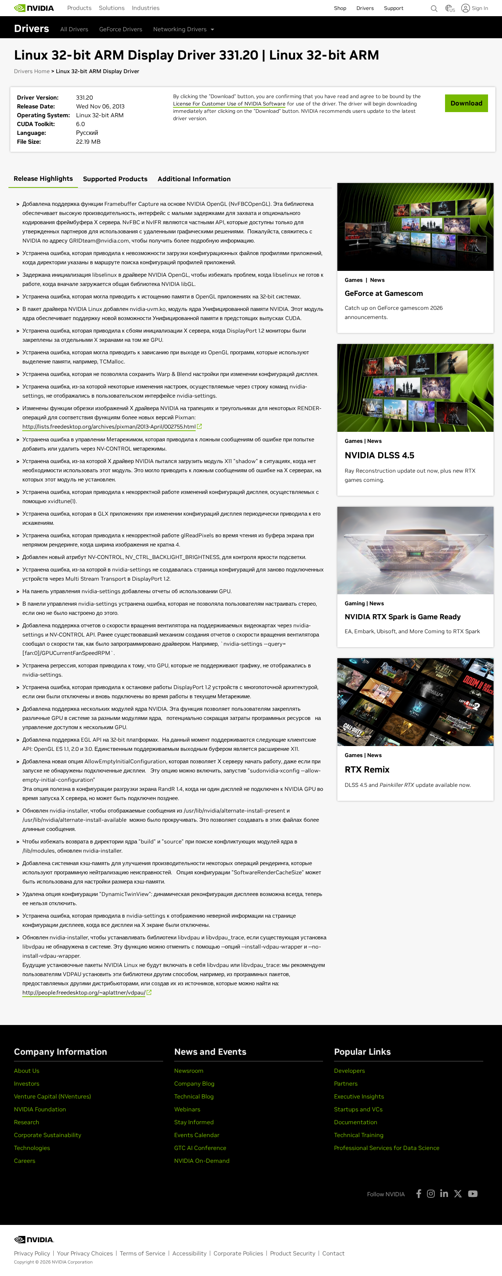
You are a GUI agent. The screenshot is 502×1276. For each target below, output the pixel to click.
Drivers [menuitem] (365, 8)
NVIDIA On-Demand (202, 1160)
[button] (448, 10)
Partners (346, 1083)
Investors (26, 1083)
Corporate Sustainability (47, 1135)
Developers (349, 1070)
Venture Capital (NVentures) (52, 1096)
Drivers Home (32, 71)
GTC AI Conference (200, 1147)
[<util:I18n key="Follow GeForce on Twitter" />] (457, 1193)
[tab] (43, 179)
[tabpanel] (170, 598)
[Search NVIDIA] (434, 6)
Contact (333, 1253)
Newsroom (189, 1070)
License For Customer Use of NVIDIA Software (229, 103)
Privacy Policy (32, 1253)
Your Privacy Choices (85, 1253)
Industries (145, 7)
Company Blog (194, 1083)
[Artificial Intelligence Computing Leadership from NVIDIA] (34, 8)
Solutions (112, 7)
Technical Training (359, 1135)
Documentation (355, 1122)
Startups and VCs (358, 1109)
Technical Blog (194, 1096)
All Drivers (74, 29)
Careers (24, 1160)
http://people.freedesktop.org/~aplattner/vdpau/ (84, 992)
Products (79, 7)
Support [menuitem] (394, 8)
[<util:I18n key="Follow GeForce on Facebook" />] (419, 1193)
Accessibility (189, 1253)
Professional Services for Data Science (387, 1147)
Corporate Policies (238, 1253)
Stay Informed (194, 1122)
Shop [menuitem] (340, 8)
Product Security (292, 1253)
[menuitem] (79, 8)
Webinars (187, 1109)
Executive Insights (359, 1096)
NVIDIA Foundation (40, 1109)
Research (26, 1122)
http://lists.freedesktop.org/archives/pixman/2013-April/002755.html (109, 426)
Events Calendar (196, 1135)
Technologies (32, 1147)
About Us (26, 1070)
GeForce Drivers (120, 29)
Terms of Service (142, 1253)
